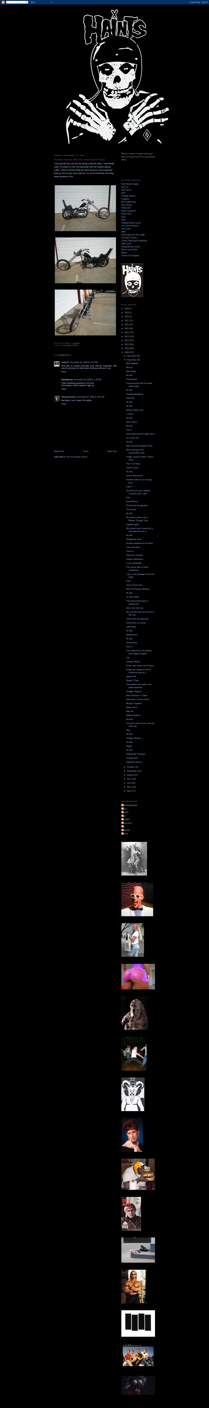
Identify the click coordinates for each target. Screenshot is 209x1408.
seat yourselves (133, 547)
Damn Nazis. (132, 422)
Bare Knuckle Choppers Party (139, 446)
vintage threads (133, 661)
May (129, 787)
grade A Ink (131, 676)
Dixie (123, 220)
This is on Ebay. (133, 464)
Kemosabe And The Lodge (133, 235)
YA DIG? (126, 819)
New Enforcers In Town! (136, 695)
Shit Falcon (126, 190)
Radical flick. (132, 707)
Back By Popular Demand (137, 589)
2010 (127, 348)
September (132, 771)
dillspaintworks (68, 397)
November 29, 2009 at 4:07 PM (84, 362)
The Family (131, 509)
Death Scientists (128, 211)
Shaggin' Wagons (134, 691)
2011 (127, 344)
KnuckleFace (132, 501)
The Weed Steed (70, 345)
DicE (123, 217)
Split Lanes (126, 243)
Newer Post (59, 451)
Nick (124, 816)
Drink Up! (130, 398)
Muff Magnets (132, 363)
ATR (123, 193)
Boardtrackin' (132, 635)
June (129, 783)
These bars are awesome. (137, 619)
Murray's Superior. (134, 703)
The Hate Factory (129, 237)
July (129, 779)
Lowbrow (125, 199)
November (132, 360)
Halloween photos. (134, 762)
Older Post (112, 451)
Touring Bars (131, 379)
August (130, 775)
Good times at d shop (135, 623)
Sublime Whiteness (134, 559)
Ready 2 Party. (132, 680)
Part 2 (129, 430)
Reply (63, 371)
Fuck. (128, 581)
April (129, 791)
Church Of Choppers (130, 255)
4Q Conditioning (128, 202)
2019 (127, 312)
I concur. (130, 414)
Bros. (128, 730)
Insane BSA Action (134, 475)
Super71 (65, 362)
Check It (130, 551)
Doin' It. (129, 646)
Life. (128, 658)
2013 (127, 336)
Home (85, 451)
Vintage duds (132, 758)
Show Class (126, 214)
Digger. (129, 746)
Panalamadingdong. (135, 394)
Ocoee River (131, 643)
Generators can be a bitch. (138, 699)
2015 (127, 328)
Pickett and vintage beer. (137, 505)
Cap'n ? (129, 486)
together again (132, 524)
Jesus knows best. (134, 585)
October (131, 767)
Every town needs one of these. (140, 665)
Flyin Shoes (126, 205)
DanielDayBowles (130, 805)
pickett (125, 834)
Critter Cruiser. (132, 468)
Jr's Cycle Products (130, 226)
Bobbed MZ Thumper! (136, 754)
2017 (127, 320)
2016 (127, 324)
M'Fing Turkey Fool (134, 410)
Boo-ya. (129, 367)
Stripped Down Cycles (131, 223)
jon (123, 826)
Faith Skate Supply (129, 184)
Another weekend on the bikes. (140, 543)
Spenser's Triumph (134, 555)
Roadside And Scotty (130, 247)
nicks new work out (134, 608)
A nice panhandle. (134, 563)
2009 (127, 352)
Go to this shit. (132, 438)
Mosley (125, 812)
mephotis (126, 830)
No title (129, 375)
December (132, 356)
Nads (123, 232)
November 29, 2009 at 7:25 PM (87, 379)
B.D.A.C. (125, 187)
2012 (127, 340)
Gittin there (131, 627)
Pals (128, 497)
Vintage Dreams (128, 196)
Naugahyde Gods (134, 539)
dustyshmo (127, 823)
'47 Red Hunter (132, 597)
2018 (127, 316)
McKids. (130, 719)
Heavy (124, 252)
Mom (124, 809)
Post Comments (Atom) (76, 457)
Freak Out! (126, 208)
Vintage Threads (133, 738)
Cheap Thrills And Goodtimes (134, 241)
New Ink (129, 711)
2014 (127, 332)
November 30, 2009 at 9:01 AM (90, 397)
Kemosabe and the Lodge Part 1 (140, 434)
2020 (127, 308)
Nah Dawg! (131, 371)
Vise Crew (125, 229)
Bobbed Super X (133, 715)
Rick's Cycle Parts (129, 249)
